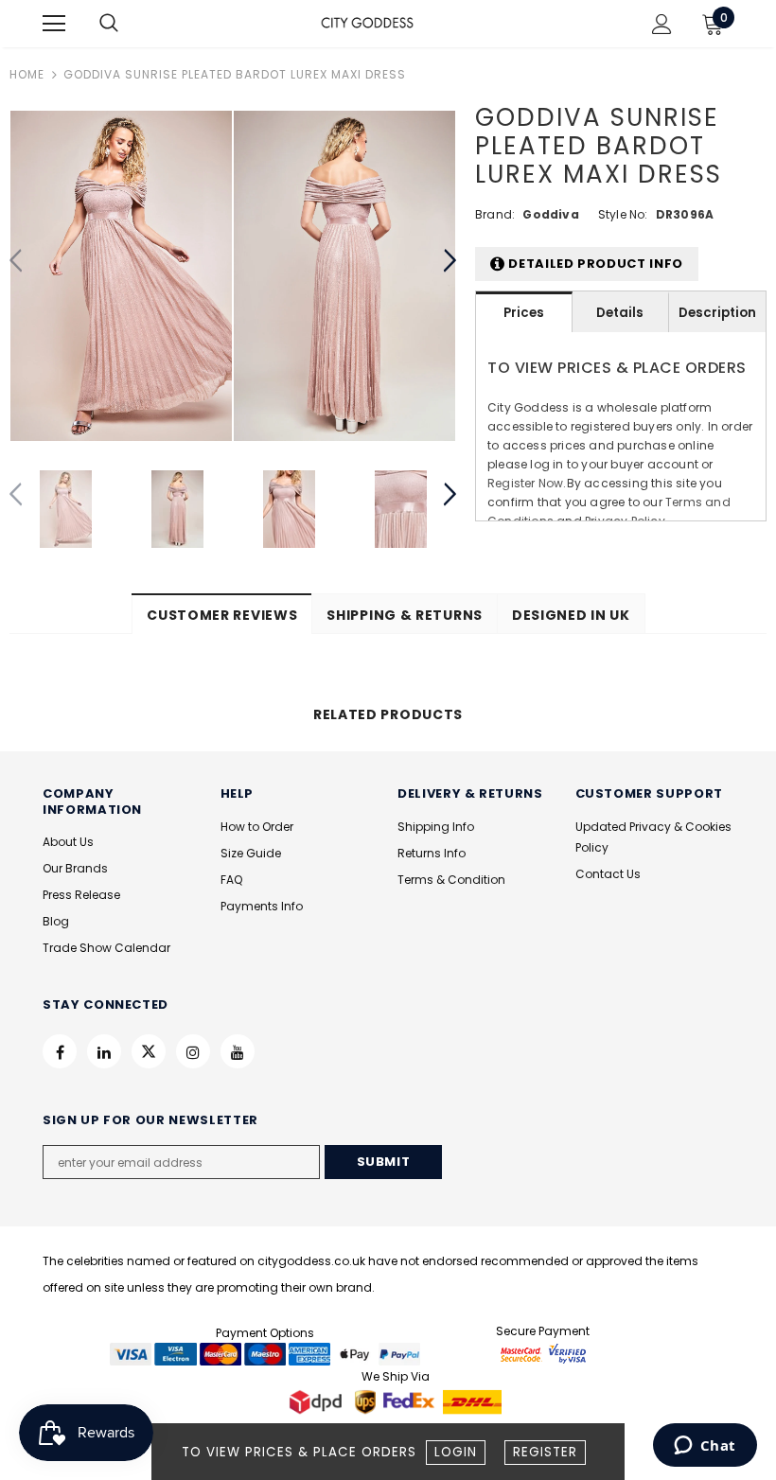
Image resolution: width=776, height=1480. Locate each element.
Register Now (525, 483)
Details (620, 313)
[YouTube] (237, 1051)
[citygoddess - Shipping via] (318, 1402)
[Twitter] (149, 1051)
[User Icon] (662, 24)
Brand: (495, 214)
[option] (121, 276)
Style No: (623, 214)
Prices (523, 313)
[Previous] (16, 261)
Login (455, 1452)
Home (26, 74)
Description (717, 313)
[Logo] (367, 22)
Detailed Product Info (594, 264)
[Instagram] (193, 1051)
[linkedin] (104, 1051)
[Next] (449, 261)
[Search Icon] (127, 23)
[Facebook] (60, 1051)
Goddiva (550, 214)
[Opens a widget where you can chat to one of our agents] (704, 1447)
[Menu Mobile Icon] (54, 23)
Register (545, 1452)
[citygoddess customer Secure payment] (543, 1354)
